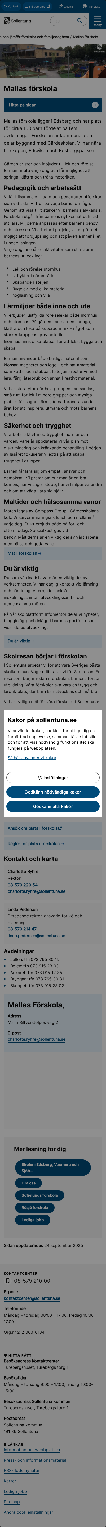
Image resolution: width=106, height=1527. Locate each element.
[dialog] (53, 763)
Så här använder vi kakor (32, 757)
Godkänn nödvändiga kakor (53, 792)
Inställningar (55, 777)
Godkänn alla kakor (53, 806)
